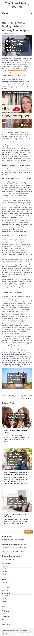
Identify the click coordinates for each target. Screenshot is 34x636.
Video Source (6, 129)
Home (3, 20)
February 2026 (5, 579)
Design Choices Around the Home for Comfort (13, 539)
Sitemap (4, 632)
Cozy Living (4, 613)
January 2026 (5, 582)
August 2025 (5, 595)
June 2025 (4, 601)
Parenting (4, 622)
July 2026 (4, 568)
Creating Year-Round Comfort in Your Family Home (14, 544)
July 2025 (4, 598)
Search (4, 529)
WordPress (6, 634)
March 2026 (5, 577)
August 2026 (5, 566)
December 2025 (5, 585)
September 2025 (6, 593)
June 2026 (4, 571)
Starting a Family (6, 624)
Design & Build (5, 616)
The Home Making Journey (17, 5)
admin (5, 33)
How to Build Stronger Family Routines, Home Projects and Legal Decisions (17, 473)
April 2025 (4, 606)
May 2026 (4, 574)
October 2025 (5, 590)
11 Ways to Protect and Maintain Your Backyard (13, 551)
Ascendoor (21, 632)
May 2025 (4, 604)
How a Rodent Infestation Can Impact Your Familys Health (16, 542)
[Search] (31, 13)
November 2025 (6, 587)
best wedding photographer (16, 70)
